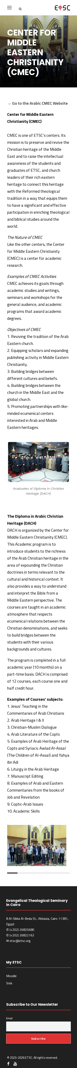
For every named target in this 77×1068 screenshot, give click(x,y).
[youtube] (15, 1063)
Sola (9, 983)
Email (9, 1018)
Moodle (11, 976)
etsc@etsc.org (20, 941)
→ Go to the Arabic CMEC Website (37, 103)
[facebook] (8, 1063)
